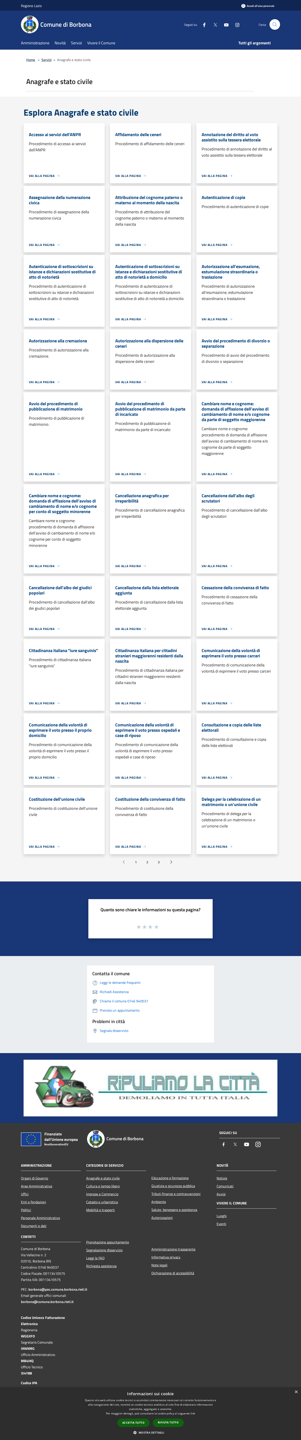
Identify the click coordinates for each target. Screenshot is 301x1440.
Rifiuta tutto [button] (168, 1422)
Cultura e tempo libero (103, 1186)
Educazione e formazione (170, 1178)
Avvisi (221, 1194)
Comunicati (225, 1186)
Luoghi (222, 1216)
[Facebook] (202, 24)
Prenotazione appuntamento (107, 1242)
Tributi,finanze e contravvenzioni (176, 1193)
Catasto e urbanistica (102, 1202)
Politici (26, 1210)
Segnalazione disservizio (104, 1250)
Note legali (159, 1265)
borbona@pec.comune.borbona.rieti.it (57, 1289)
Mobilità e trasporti (100, 1210)
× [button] (296, 1392)
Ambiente (158, 1201)
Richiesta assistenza (101, 1266)
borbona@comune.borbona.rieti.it (47, 1301)
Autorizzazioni (162, 1217)
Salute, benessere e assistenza (174, 1209)
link (193, 1413)
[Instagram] (235, 24)
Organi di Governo (34, 1178)
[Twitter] (213, 24)
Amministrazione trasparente (173, 1249)
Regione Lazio (31, 5)
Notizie (222, 1178)
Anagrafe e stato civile (103, 1178)
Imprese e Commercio (102, 1194)
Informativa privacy (165, 1257)
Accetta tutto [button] (133, 1423)
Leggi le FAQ (95, 1258)
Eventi (221, 1223)
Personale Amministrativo (40, 1218)
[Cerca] (274, 24)
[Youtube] (224, 24)
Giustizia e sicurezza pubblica (173, 1186)
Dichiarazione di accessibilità (172, 1273)
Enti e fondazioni (33, 1202)
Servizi (46, 59)
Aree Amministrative (36, 1186)
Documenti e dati (33, 1225)
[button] (150, 1432)
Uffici (25, 1194)
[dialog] (150, 1413)
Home (30, 59)
